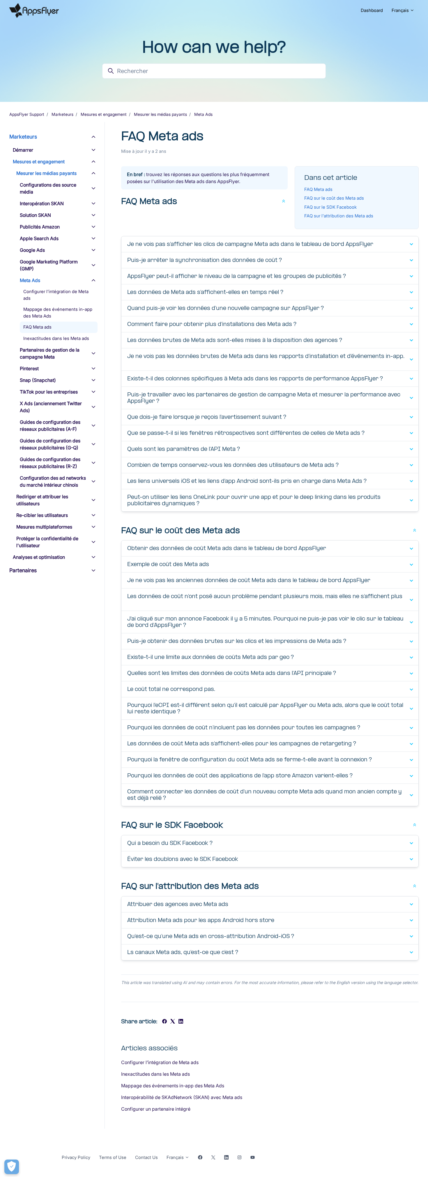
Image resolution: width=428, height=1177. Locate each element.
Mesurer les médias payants (160, 114)
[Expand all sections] (284, 200)
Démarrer (23, 150)
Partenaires (23, 570)
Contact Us (146, 1157)
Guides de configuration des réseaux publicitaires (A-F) (50, 425)
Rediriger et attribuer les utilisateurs (42, 500)
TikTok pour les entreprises (49, 392)
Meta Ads (203, 114)
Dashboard (372, 10)
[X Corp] (172, 1022)
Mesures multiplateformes (44, 527)
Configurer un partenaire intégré (155, 1109)
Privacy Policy (76, 1157)
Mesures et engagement (104, 114)
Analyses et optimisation (39, 557)
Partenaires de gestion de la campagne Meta (49, 353)
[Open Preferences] (11, 1167)
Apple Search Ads (39, 238)
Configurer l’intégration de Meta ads (160, 1062)
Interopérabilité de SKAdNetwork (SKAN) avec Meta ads (181, 1097)
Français (401, 10)
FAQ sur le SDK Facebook (330, 207)
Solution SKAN (35, 215)
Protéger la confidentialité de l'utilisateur (47, 542)
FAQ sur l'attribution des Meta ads (338, 216)
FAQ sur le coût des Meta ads (334, 198)
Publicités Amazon (40, 227)
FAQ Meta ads (318, 189)
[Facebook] (164, 1022)
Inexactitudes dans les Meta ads (155, 1074)
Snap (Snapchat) (38, 380)
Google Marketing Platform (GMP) (49, 265)
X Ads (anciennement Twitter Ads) (51, 406)
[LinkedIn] (180, 1022)
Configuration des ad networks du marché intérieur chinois (53, 481)
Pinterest (29, 368)
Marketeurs (62, 114)
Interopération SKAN (42, 203)
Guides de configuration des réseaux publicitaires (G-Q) (50, 444)
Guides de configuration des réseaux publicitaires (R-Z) (50, 462)
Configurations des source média (48, 188)
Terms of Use (112, 1157)
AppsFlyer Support (26, 114)
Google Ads (32, 250)
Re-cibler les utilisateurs (42, 515)
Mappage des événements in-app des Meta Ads (172, 1086)
